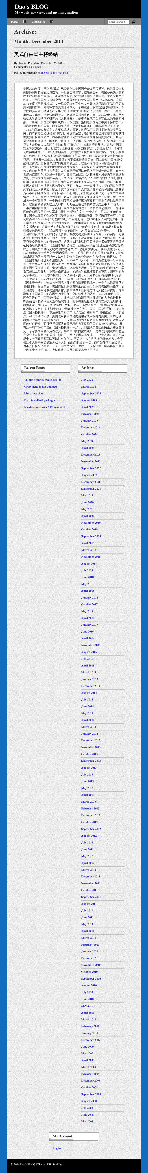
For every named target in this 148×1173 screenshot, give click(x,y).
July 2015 (87, 658)
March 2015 (88, 672)
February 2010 (90, 1026)
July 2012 (87, 842)
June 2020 (87, 502)
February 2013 (90, 808)
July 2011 (87, 910)
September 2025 (91, 393)
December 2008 (90, 1080)
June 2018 (87, 577)
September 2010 (91, 978)
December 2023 (90, 454)
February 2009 (90, 1073)
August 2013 (89, 767)
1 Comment (35, 66)
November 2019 (91, 522)
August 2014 (89, 692)
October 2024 (89, 434)
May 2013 (87, 788)
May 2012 (87, 856)
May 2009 (87, 1053)
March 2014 (88, 726)
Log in (57, 1148)
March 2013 (88, 801)
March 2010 (88, 1019)
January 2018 (89, 597)
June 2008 (87, 1114)
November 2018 (91, 556)
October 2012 (89, 822)
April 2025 (87, 407)
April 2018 (87, 590)
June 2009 (87, 1046)
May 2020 (87, 509)
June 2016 (87, 631)
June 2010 (87, 999)
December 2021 (90, 481)
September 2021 (91, 488)
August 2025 (89, 400)
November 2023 (91, 461)
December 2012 (90, 815)
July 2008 (87, 1107)
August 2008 (89, 1101)
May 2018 (87, 584)
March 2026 (88, 386)
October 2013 (89, 754)
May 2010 (87, 1005)
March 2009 (88, 1067)
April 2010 (87, 1012)
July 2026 (87, 379)
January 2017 (89, 624)
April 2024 (87, 447)
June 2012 (87, 849)
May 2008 (87, 1121)
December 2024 (90, 427)
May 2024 (87, 441)
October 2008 (89, 1087)
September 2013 (91, 760)
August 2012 (89, 835)
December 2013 (90, 740)
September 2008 (91, 1094)
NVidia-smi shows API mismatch (45, 407)
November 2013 (91, 747)
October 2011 (89, 890)
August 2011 (89, 903)
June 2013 (87, 781)
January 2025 (89, 420)
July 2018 (87, 570)
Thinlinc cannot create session (43, 379)
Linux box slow (33, 393)
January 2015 (89, 679)
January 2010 (89, 1033)
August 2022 (89, 475)
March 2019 (88, 549)
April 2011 (87, 931)
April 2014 (87, 720)
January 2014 (89, 733)
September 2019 (91, 536)
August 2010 (89, 985)
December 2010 (90, 958)
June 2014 (87, 706)
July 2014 (87, 699)
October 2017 (89, 604)
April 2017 (87, 618)
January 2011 (89, 951)
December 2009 (90, 1040)
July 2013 (87, 774)
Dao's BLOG (32, 7)
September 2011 (91, 897)
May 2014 (87, 713)
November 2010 (91, 964)
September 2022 (91, 468)
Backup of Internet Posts (54, 72)
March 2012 (88, 869)
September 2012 (91, 829)
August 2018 (89, 563)
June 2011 (87, 917)
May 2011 (87, 924)
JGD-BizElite (54, 1164)
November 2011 (91, 883)
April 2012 (87, 863)
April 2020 (87, 515)
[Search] (133, 22)
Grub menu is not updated (40, 386)
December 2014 (90, 686)
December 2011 (90, 876)
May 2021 (87, 495)
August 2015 (89, 652)
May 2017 (87, 611)
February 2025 (90, 414)
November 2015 (91, 645)
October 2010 (89, 971)
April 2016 (87, 638)
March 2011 (88, 937)
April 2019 (87, 543)
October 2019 (89, 529)
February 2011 (90, 944)
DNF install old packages (39, 400)
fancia (22, 63)
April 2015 (87, 665)
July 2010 (87, 992)
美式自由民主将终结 (36, 54)
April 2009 (87, 1060)
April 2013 (87, 794)
